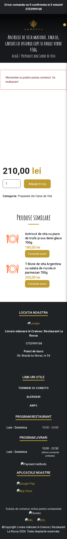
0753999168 (34, 9)
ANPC (34, 405)
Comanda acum (37, 253)
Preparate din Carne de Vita (35, 196)
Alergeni (34, 396)
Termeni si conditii (33, 388)
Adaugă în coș (37, 184)
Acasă (15, 56)
